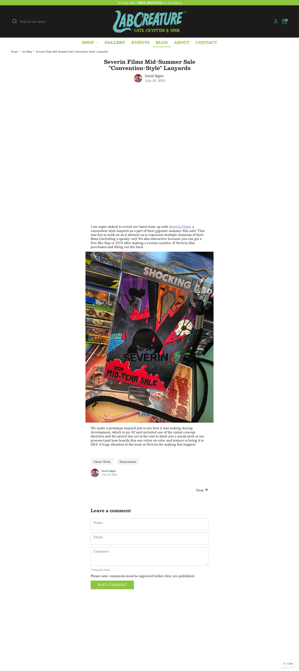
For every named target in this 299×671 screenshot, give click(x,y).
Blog (162, 42)
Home (14, 51)
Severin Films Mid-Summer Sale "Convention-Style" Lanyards (72, 51)
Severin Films (180, 226)
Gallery (115, 42)
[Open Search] (14, 21)
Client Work (102, 461)
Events (140, 42)
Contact (206, 42)
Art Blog (27, 51)
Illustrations (127, 461)
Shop (88, 42)
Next (200, 490)
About (181, 42)
